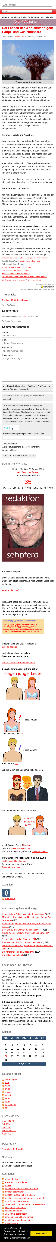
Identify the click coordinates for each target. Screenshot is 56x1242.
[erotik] (3, 1089)
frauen (8, 1098)
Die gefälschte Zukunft (12, 955)
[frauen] (3, 1098)
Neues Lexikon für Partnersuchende (18, 663)
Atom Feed (10, 898)
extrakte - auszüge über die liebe (20, 1195)
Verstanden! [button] (41, 1233)
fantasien (9, 1095)
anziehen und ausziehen (11, 258)
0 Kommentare (42, 258)
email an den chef (10, 590)
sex (38, 261)
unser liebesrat (11, 1223)
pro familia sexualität (20, 848)
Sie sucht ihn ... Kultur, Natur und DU (19, 939)
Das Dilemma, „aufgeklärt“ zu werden (16, 270)
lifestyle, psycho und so (15, 1207)
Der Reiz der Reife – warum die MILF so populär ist (21, 280)
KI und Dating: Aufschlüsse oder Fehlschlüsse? (24, 914)
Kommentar (7, 355)
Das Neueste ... (9, 1131)
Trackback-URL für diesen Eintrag (15, 300)
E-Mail (5, 340)
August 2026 (8, 1121)
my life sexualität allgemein (14, 861)
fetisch (33, 261)
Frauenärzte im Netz (11, 867)
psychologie (10, 1105)
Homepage (7, 348)
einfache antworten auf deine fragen (21, 1189)
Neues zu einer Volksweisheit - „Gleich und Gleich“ (25, 933)
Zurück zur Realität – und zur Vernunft (16, 267)
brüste (22, 261)
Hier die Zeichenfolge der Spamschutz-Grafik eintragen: (24, 434)
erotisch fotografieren (14, 1192)
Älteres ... (6, 1134)
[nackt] (3, 1101)
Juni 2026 (6, 1127)
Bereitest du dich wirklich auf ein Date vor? (22, 930)
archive (8, 1185)
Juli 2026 (6, 1124)
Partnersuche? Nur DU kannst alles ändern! (22, 942)
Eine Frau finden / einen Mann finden (16, 274)
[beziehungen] (3, 1079)
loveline (26, 845)
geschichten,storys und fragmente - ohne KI (25, 1198)
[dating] (3, 1086)
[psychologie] (3, 1105)
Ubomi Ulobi (19, 36)
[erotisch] (3, 1092)
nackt (7, 1101)
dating (7, 1086)
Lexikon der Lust (9, 647)
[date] (3, 1082)
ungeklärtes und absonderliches (19, 1220)
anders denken (11, 1179)
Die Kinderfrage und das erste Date (18, 952)
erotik (28, 261)
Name (5, 332)
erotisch (8, 1092)
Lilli (21, 733)
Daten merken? (11, 444)
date (7, 1082)
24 (6, 1056)
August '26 (24, 1063)
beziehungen (11, 1079)
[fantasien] (3, 1095)
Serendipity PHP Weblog (13, 1149)
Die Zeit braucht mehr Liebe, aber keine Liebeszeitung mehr (24, 277)
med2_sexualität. (40, 851)
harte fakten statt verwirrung (17, 1201)
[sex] (3, 1108)
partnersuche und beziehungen (19, 1217)
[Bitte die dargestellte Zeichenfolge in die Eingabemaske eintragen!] (11, 427)
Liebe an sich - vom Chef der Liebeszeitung (25, 1204)
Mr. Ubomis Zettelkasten (16, 1214)
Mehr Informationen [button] (21, 1238)
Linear (24, 316)
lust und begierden (28, 258)
